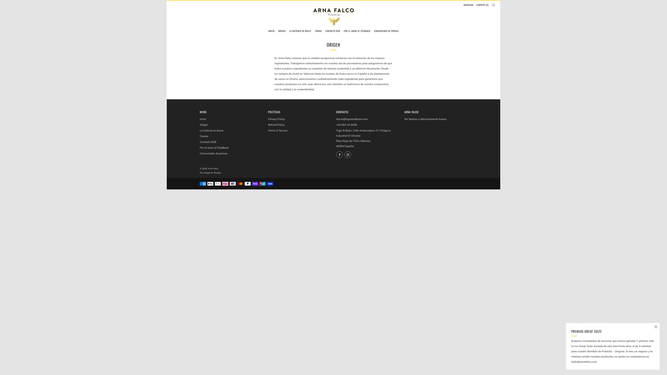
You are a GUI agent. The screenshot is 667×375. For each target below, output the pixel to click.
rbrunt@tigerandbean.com (352, 119)
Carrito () (482, 5)
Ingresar (468, 5)
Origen (282, 31)
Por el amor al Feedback (357, 31)
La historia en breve (300, 31)
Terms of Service (277, 130)
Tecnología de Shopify (210, 172)
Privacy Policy (276, 119)
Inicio (271, 31)
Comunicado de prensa (386, 31)
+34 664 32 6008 (346, 124)
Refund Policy (276, 124)
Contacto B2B (332, 31)
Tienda (318, 31)
